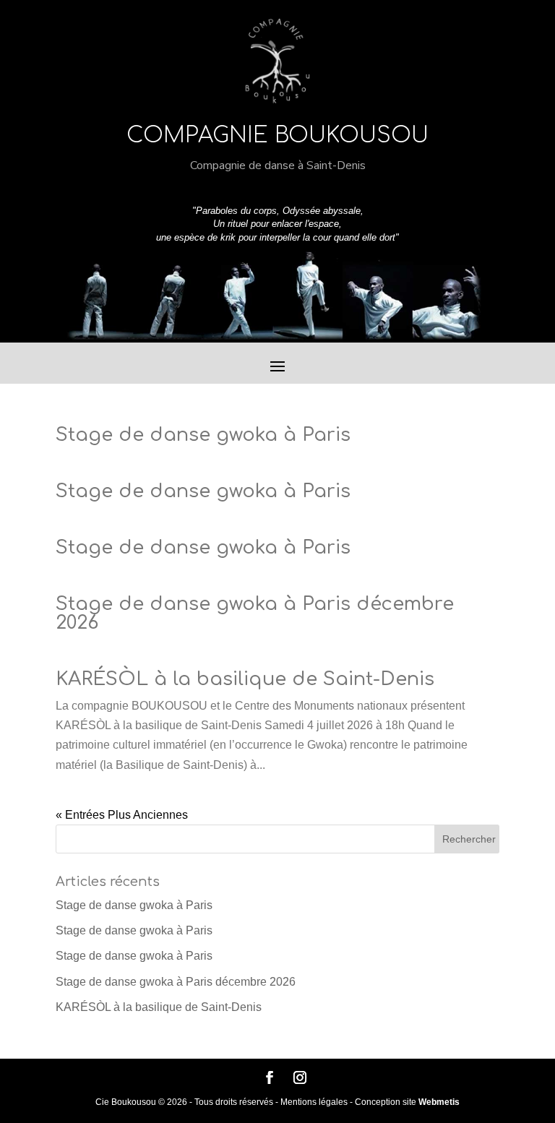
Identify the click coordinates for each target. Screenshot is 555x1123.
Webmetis (439, 1102)
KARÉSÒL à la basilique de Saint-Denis (245, 678)
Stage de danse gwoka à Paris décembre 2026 (255, 613)
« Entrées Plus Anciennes (122, 815)
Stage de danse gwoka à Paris (203, 434)
